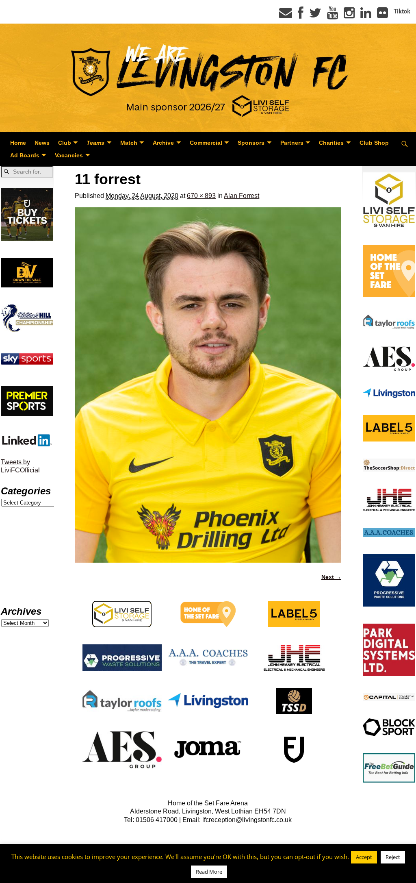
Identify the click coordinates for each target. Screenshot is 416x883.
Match (128, 142)
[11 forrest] (208, 385)
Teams (95, 142)
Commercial (206, 142)
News (42, 142)
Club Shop (374, 142)
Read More (209, 871)
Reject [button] (393, 857)
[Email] (285, 15)
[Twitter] (315, 15)
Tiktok (402, 11)
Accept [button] (364, 857)
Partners (291, 142)
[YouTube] (332, 15)
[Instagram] (349, 15)
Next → (331, 577)
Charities (331, 142)
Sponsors (251, 142)
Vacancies (69, 155)
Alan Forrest (241, 195)
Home (18, 142)
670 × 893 (201, 195)
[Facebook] (300, 15)
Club (64, 142)
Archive (163, 142)
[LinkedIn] (365, 15)
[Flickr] (382, 15)
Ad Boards (24, 155)
